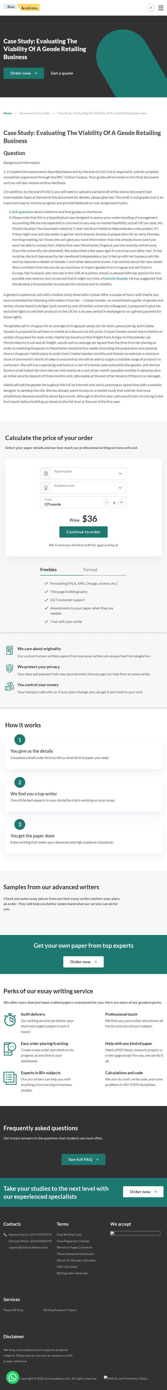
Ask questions (22, 212)
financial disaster (115, 278)
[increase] (121, 502)
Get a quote (62, 73)
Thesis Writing (13, 1310)
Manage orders (151, 8)
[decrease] (106, 502)
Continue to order (83, 531)
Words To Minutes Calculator (77, 1260)
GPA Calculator (67, 1266)
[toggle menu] (161, 8)
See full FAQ (80, 1159)
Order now (20, 73)
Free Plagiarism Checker (73, 1241)
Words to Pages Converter (74, 1247)
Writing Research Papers (60, 1310)
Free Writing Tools (69, 1234)
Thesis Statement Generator (75, 1254)
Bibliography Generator (73, 1273)
